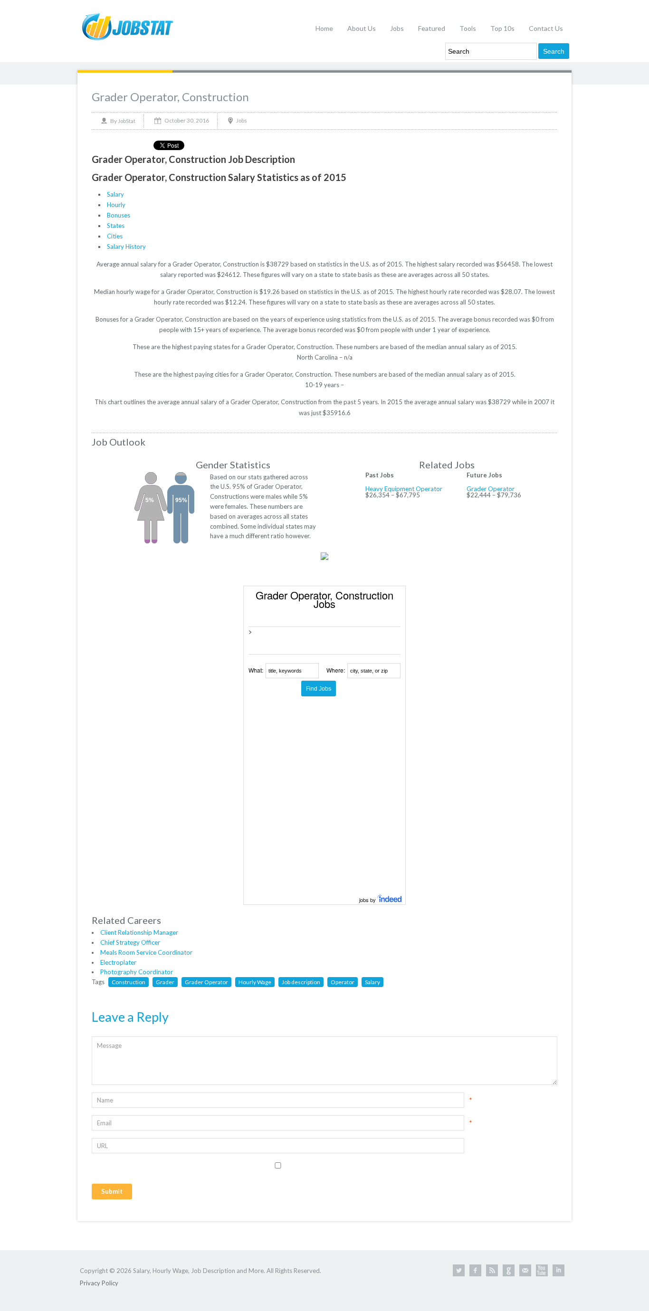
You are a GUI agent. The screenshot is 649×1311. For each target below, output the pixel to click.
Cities (115, 236)
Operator (342, 982)
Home (324, 28)
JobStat (126, 121)
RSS (492, 1270)
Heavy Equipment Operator (403, 489)
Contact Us (546, 28)
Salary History (126, 246)
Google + (509, 1270)
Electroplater (118, 962)
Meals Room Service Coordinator (146, 952)
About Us (361, 28)
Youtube (542, 1270)
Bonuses (118, 215)
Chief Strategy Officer (130, 942)
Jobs (397, 28)
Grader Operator (491, 489)
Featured (431, 28)
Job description (301, 982)
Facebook (475, 1270)
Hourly (116, 205)
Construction (128, 982)
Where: (335, 670)
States (115, 225)
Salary (115, 194)
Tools (467, 28)
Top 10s (502, 28)
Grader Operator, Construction (170, 97)
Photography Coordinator (136, 972)
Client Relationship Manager (139, 932)
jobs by (368, 899)
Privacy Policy (99, 1283)
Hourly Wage (255, 982)
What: (255, 670)
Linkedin (558, 1270)
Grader (165, 982)
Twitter (459, 1270)
